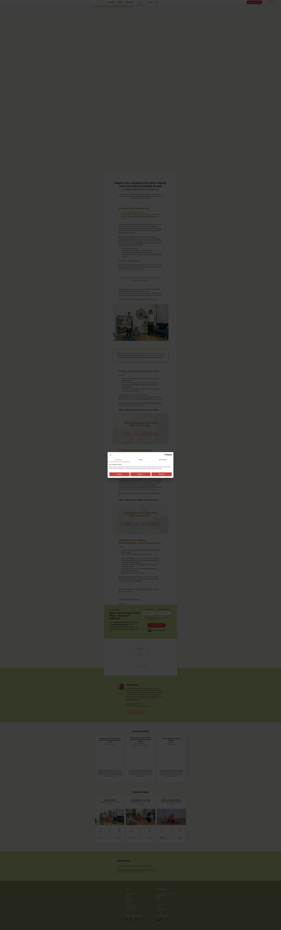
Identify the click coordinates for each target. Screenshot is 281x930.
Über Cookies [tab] (162, 459)
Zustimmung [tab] (118, 459)
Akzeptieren (162, 474)
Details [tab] (140, 459)
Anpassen (139, 474)
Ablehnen (119, 474)
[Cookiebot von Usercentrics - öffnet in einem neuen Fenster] (165, 455)
